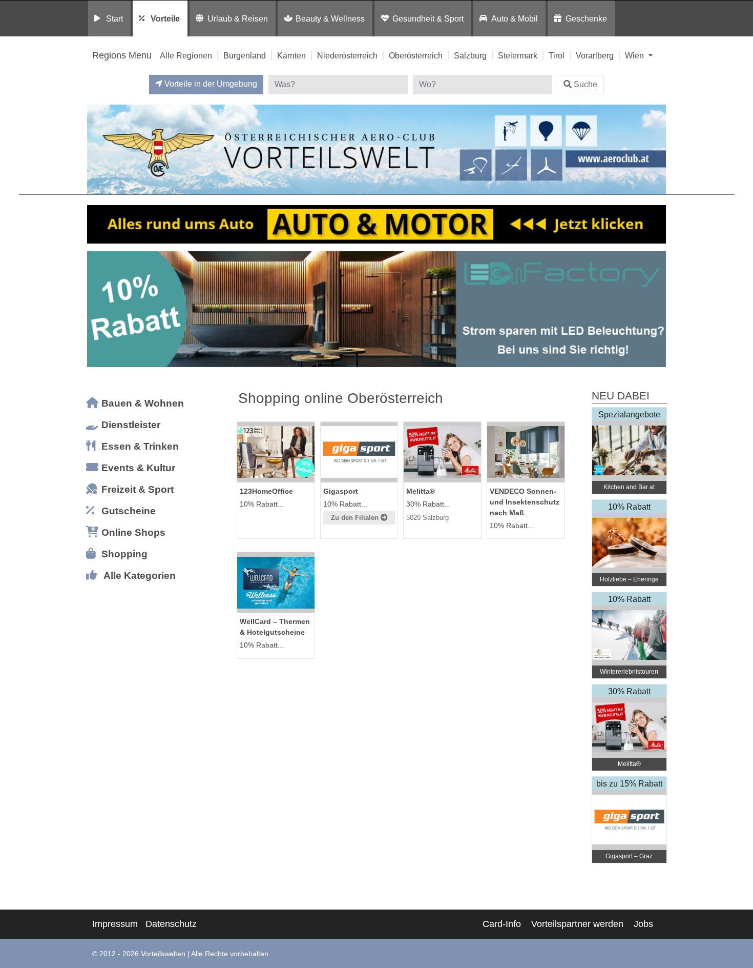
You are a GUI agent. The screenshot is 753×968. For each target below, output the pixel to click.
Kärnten (291, 55)
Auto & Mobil (514, 18)
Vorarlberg (595, 55)
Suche (585, 84)
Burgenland (244, 55)
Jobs (643, 924)
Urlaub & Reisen (237, 18)
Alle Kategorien (139, 575)
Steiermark (517, 55)
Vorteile (165, 18)
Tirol (556, 55)
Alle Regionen (186, 55)
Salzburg (470, 55)
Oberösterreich (416, 55)
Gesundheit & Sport (428, 18)
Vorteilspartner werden (577, 924)
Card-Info (502, 924)
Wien (635, 55)
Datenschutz (171, 924)
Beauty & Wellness (330, 18)
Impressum (115, 924)
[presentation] (96, 309)
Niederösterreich (347, 55)
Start (114, 18)
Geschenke (586, 18)
